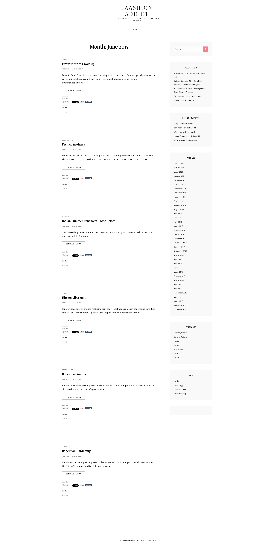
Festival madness (73, 144)
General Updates (67, 59)
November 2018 (180, 197)
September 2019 (180, 188)
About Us (137, 29)
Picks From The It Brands (184, 100)
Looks (176, 341)
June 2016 (178, 288)
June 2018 (178, 213)
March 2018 (178, 226)
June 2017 (178, 263)
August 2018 (179, 209)
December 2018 (180, 193)
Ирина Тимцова (181, 136)
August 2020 (179, 168)
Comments (180, 389)
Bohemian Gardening (76, 451)
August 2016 (179, 280)
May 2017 (177, 268)
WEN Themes (152, 540)
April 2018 (178, 222)
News (176, 353)
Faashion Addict (137, 10)
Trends (176, 358)
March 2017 (178, 272)
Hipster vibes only (74, 297)
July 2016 (177, 284)
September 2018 (180, 205)
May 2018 (177, 218)
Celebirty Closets (180, 333)
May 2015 (177, 297)
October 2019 (179, 184)
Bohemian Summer (75, 374)
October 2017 (179, 247)
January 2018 (179, 234)
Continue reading (75, 91)
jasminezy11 (179, 128)
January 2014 (179, 305)
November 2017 (180, 243)
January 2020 (179, 176)
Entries (178, 385)
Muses (176, 345)
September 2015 (180, 293)
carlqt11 (177, 123)
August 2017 (179, 255)
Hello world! (188, 123)
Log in (176, 381)
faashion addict (77, 69)
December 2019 (180, 180)
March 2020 (178, 172)
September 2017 (180, 251)
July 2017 (177, 259)
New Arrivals (66, 217)
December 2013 (180, 309)
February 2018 (179, 230)
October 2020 (179, 163)
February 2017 (179, 276)
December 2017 (180, 238)
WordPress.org (180, 393)
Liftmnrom (178, 132)
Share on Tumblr (88, 102)
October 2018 (179, 201)
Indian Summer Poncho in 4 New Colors (88, 221)
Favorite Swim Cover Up (78, 64)
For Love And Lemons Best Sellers (187, 96)
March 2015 (178, 301)
